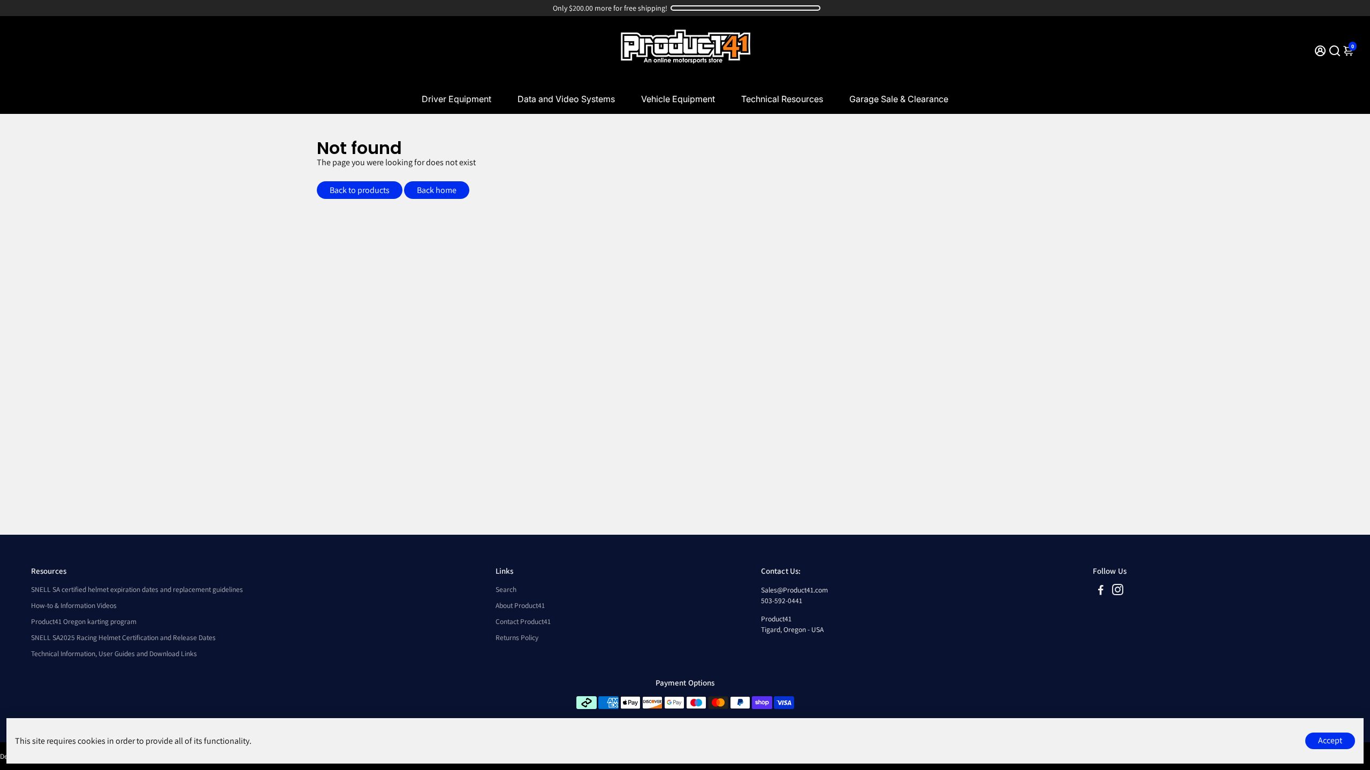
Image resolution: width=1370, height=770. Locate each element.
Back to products (360, 190)
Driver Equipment (456, 99)
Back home (436, 190)
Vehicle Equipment (678, 99)
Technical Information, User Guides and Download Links (114, 653)
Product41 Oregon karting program (83, 621)
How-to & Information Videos (74, 605)
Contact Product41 (523, 621)
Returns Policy (517, 637)
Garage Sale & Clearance (898, 99)
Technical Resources (782, 99)
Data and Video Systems (566, 99)
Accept (1330, 740)
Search (506, 589)
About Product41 (520, 605)
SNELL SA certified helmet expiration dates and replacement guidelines (137, 589)
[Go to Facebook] (1101, 591)
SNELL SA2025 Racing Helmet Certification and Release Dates (123, 637)
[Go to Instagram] (1117, 591)
